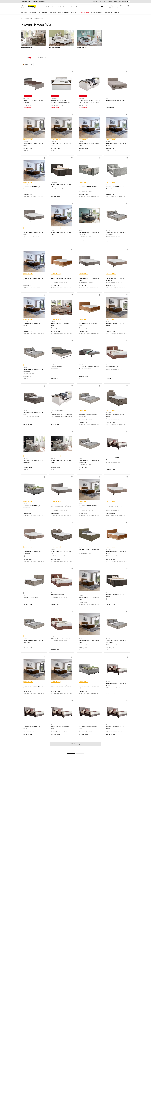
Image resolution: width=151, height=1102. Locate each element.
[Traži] (46, 7)
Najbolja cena (108, 12)
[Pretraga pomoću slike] (102, 7)
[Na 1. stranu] (71, 753)
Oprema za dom (42, 12)
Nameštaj (24, 12)
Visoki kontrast (122, 1)
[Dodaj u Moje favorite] (44, 71)
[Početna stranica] (22, 18)
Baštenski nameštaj (63, 12)
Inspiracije (116, 12)
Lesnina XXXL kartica (96, 12)
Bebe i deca (53, 12)
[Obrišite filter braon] (31, 64)
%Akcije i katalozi (84, 12)
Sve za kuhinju (32, 12)
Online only (74, 12)
